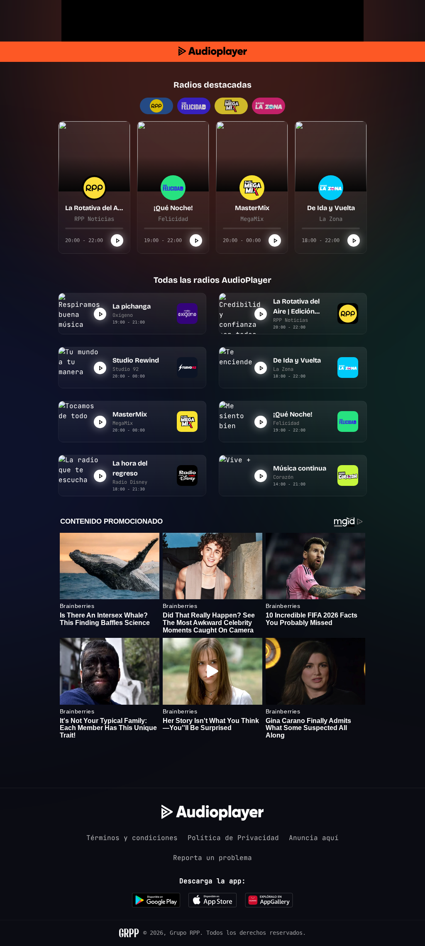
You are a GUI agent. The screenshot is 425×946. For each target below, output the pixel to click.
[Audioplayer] (212, 52)
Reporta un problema (212, 857)
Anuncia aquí (314, 837)
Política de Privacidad (233, 837)
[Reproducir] (117, 240)
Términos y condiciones (132, 837)
